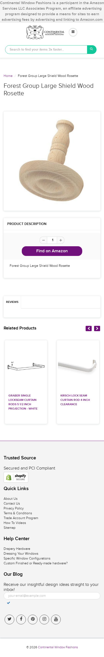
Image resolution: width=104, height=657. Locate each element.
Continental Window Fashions (58, 647)
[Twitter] (9, 619)
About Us (10, 499)
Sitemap (9, 528)
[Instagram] (44, 619)
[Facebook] (21, 619)
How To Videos (15, 523)
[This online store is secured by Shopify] (16, 477)
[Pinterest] (32, 619)
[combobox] (46, 49)
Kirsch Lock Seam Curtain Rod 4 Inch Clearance (75, 400)
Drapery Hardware (17, 549)
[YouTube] (56, 619)
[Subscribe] (8, 602)
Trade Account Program (21, 518)
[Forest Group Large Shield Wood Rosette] (52, 161)
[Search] (92, 49)
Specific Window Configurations (27, 558)
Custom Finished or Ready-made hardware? (36, 563)
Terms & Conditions (18, 513)
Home (8, 76)
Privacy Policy (14, 508)
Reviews (12, 302)
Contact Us (12, 503)
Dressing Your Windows (21, 554)
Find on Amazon (52, 251)
